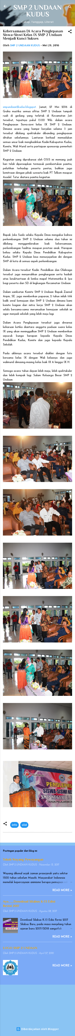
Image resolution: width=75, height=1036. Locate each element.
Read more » (62, 890)
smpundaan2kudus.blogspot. (20, 107)
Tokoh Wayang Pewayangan (23, 859)
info (14, 825)
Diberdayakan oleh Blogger (40, 1029)
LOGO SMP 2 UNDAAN (20, 948)
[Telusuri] (70, 7)
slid (24, 825)
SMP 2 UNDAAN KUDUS (37, 10)
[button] (70, 32)
